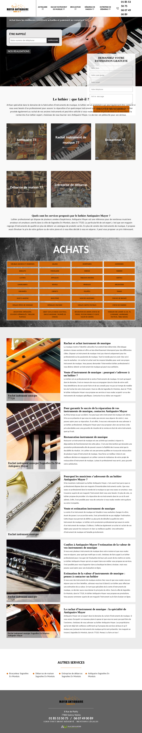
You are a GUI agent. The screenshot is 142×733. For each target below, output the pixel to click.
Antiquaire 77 (42, 8)
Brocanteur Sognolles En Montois (18, 675)
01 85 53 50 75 (58, 718)
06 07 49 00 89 (83, 718)
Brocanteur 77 (75, 8)
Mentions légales (87, 722)
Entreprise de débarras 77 (105, 8)
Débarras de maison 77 (90, 8)
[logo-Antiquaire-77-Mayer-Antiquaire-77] (17, 8)
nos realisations (18, 51)
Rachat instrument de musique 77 (59, 8)
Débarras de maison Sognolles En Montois (45, 675)
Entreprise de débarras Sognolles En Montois (72, 675)
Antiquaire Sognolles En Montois (98, 675)
